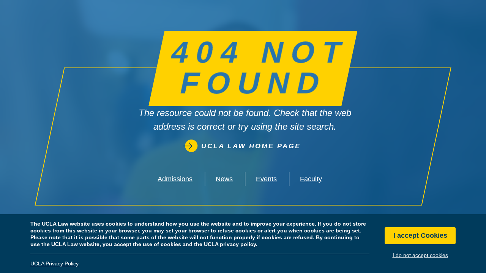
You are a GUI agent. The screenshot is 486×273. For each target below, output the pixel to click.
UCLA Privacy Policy (54, 263)
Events (266, 179)
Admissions (175, 179)
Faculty (311, 179)
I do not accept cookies (420, 255)
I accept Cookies (420, 236)
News (224, 179)
